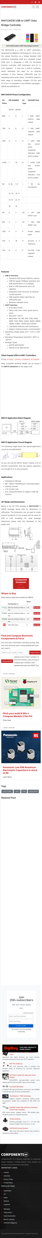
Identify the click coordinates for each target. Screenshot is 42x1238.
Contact (6, 1172)
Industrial (7, 1204)
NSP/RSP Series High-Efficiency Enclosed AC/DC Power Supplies (23, 1108)
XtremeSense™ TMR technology (20, 1096)
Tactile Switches (14, 1119)
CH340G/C (26, 359)
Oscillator (33, 791)
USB (24, 791)
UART (17, 791)
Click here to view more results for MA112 (17, 597)
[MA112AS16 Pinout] (32, 38)
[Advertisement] (21, 394)
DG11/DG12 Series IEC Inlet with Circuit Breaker (22, 1076)
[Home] (8, 7)
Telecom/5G (8, 1212)
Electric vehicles (9, 1219)
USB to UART (7, 791)
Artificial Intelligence (10, 1223)
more (16, 625)
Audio (5, 1197)
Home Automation (9, 1216)
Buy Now (37, 607)
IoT (5, 1194)
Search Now (35, 653)
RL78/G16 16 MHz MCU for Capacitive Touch (22, 1053)
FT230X (10, 359)
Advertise (7, 1176)
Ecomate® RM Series (16, 1086)
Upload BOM (7, 661)
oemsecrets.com (32, 645)
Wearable (7, 1209)
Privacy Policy (8, 1179)
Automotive (7, 1191)
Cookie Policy (8, 1183)
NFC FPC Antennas (15, 1064)
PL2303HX (35, 359)
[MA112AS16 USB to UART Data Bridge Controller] (10, 38)
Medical (6, 1201)
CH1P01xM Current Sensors (18, 1128)
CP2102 (18, 359)
